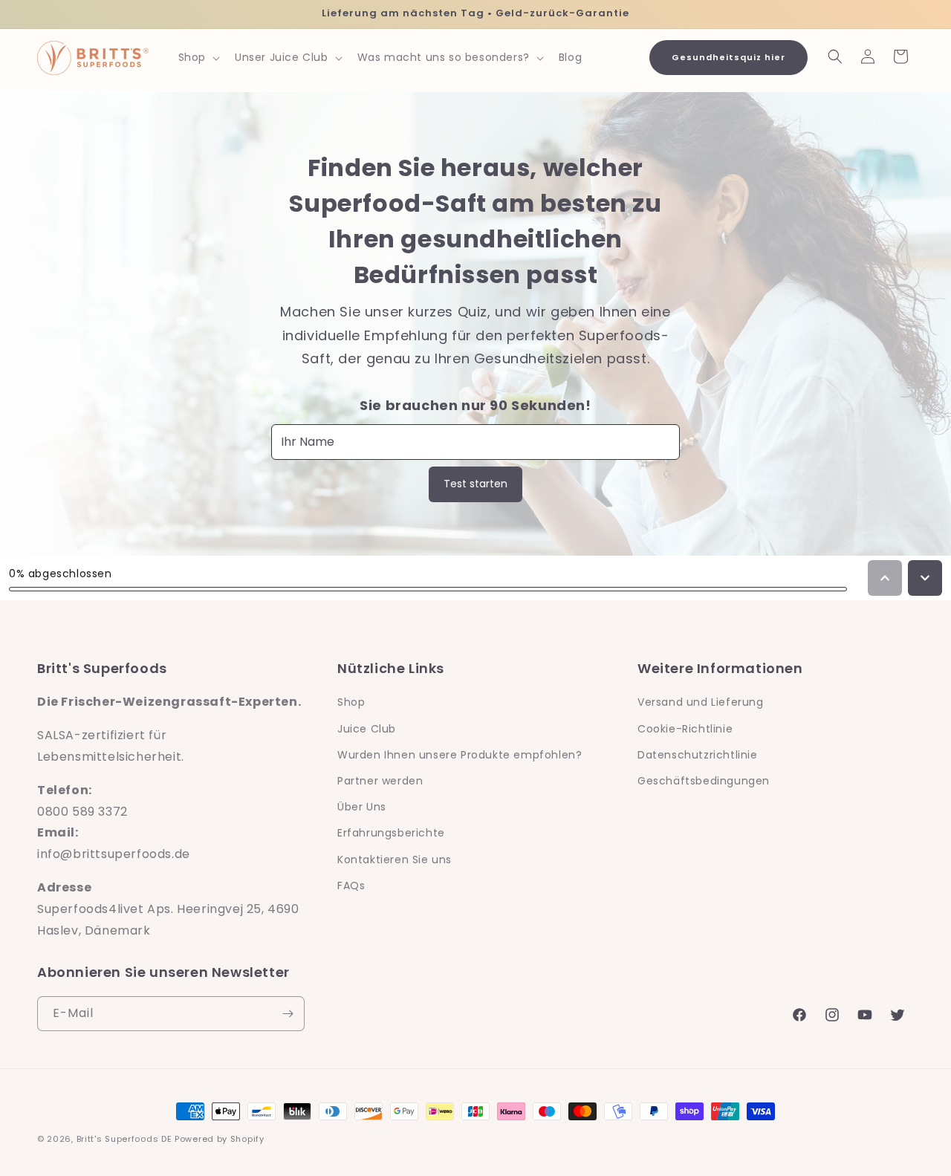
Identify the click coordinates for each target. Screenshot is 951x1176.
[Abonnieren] (287, 1013)
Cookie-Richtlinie (685, 728)
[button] (197, 57)
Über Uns (361, 806)
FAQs (351, 885)
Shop (351, 702)
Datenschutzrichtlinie (697, 754)
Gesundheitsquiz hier (728, 57)
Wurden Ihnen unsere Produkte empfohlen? (459, 754)
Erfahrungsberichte (391, 832)
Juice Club (366, 728)
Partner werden (380, 780)
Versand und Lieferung (700, 702)
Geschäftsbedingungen (703, 780)
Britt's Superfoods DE (124, 1139)
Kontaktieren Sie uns (394, 859)
